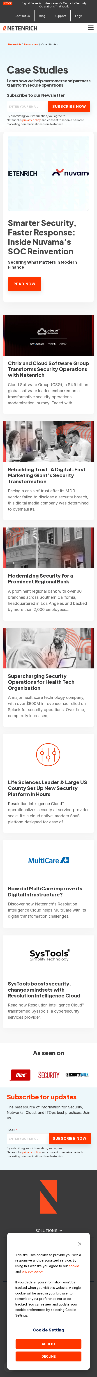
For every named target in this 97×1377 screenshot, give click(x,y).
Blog (42, 16)
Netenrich (14, 44)
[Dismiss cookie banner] (80, 1244)
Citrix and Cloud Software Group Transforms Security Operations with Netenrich (48, 369)
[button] (91, 27)
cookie (74, 1266)
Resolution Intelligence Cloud (35, 803)
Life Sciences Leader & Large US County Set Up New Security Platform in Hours (47, 788)
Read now (25, 284)
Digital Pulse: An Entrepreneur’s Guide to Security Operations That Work (53, 5)
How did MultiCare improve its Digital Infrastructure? (45, 891)
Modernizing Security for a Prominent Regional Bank (40, 578)
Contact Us (22, 16)
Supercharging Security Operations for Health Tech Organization (41, 682)
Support (60, 16)
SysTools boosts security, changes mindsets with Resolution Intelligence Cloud (44, 989)
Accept (48, 1344)
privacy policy (32, 1271)
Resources (31, 44)
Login (79, 16)
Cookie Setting (48, 1330)
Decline (49, 1356)
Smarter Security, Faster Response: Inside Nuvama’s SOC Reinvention (42, 237)
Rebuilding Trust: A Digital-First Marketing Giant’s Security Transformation (46, 475)
